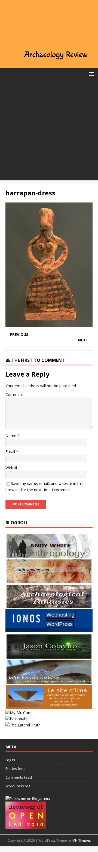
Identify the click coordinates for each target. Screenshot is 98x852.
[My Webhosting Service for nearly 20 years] (49, 630)
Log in (10, 759)
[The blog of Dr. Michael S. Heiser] (18, 718)
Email (10, 451)
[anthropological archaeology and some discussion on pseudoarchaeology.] (49, 555)
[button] (90, 74)
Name (11, 435)
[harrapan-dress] (49, 324)
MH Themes (81, 840)
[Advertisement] (49, 131)
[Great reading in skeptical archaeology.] (23, 725)
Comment (14, 394)
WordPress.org (17, 786)
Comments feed (18, 777)
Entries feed (15, 768)
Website (12, 467)
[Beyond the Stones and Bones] (49, 580)
